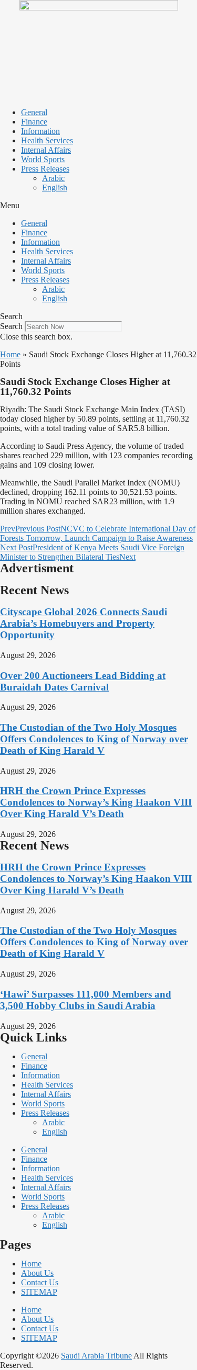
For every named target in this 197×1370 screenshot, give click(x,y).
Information (40, 131)
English (54, 187)
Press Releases (45, 168)
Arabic (53, 178)
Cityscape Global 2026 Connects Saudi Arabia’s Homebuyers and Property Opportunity (83, 623)
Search (11, 326)
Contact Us (39, 1282)
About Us (37, 1273)
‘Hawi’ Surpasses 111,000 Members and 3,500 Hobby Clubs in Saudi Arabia (85, 1000)
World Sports (43, 159)
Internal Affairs (46, 149)
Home (10, 354)
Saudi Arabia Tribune (96, 1355)
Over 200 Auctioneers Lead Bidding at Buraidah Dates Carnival (82, 681)
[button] (98, 205)
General (34, 112)
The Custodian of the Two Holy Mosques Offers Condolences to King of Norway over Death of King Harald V (94, 739)
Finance (34, 121)
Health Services (47, 140)
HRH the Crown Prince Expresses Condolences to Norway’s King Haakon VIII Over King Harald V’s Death (96, 802)
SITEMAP (39, 1291)
